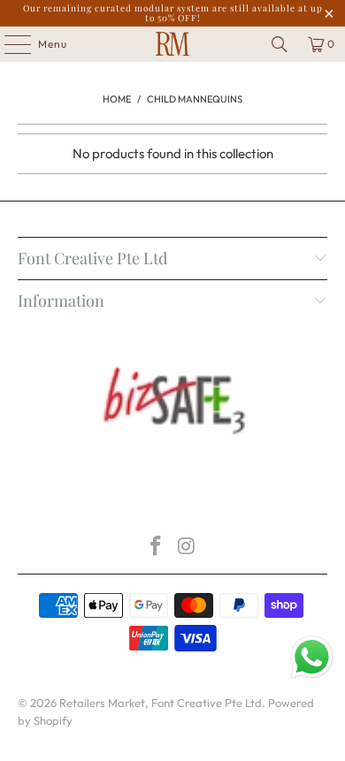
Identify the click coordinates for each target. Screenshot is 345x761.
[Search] (279, 44)
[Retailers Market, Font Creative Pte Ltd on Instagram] (187, 547)
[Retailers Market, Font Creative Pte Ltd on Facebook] (156, 547)
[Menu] (8, 44)
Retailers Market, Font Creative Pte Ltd (160, 703)
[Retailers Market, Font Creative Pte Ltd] (173, 44)
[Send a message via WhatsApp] (312, 657)
